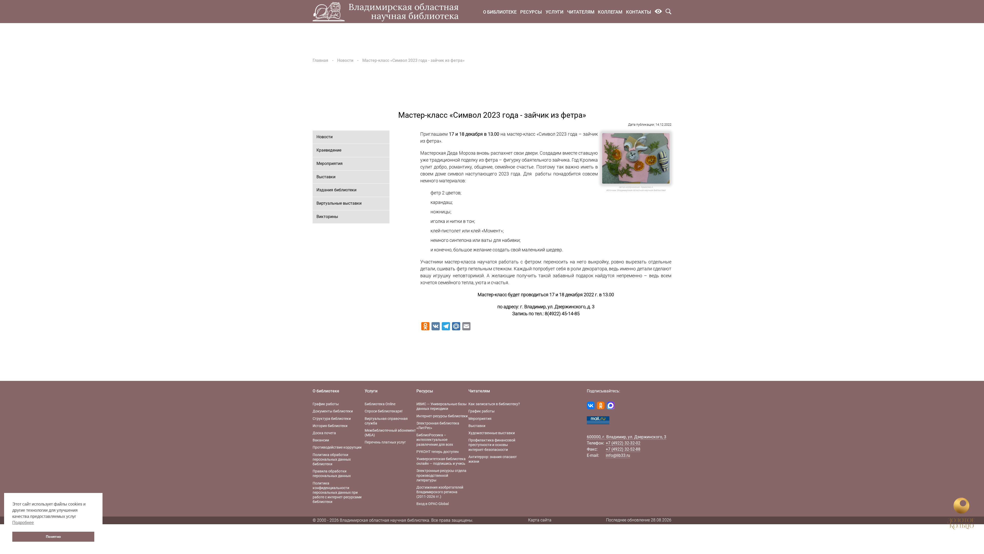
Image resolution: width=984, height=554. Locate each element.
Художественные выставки (491, 433)
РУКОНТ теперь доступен (437, 452)
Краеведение (328, 150)
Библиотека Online (380, 404)
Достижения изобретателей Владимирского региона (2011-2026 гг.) (439, 492)
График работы (326, 404)
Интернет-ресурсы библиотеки (442, 416)
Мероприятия (329, 163)
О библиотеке (500, 12)
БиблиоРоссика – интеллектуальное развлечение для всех (434, 439)
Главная (320, 60)
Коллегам (610, 12)
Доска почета (324, 433)
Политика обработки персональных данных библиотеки (332, 459)
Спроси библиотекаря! (384, 411)
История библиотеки (330, 426)
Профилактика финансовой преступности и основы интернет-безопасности (491, 444)
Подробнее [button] (23, 522)
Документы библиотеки (333, 411)
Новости (345, 60)
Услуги (554, 12)
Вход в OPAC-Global (432, 504)
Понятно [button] (53, 537)
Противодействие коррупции (337, 447)
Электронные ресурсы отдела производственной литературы (441, 475)
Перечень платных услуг (385, 442)
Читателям (580, 12)
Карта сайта (539, 520)
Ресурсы (531, 12)
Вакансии (321, 440)
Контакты (638, 12)
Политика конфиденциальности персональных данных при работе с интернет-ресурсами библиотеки (337, 492)
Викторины (327, 216)
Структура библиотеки (332, 419)
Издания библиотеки (336, 189)
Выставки (325, 176)
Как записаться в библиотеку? (494, 404)
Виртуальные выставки (339, 203)
